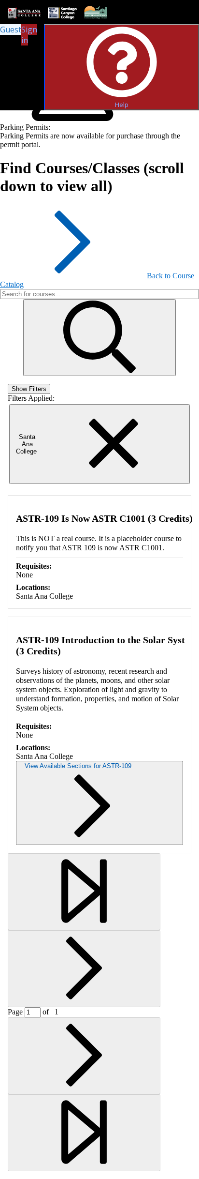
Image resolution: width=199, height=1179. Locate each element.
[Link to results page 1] (84, 891)
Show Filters (29, 389)
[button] (99, 337)
